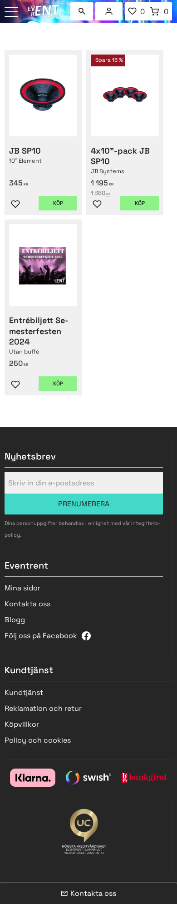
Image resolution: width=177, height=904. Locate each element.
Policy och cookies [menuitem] (38, 740)
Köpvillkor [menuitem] (22, 724)
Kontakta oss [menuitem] (27, 604)
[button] (12, 12)
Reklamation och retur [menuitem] (43, 708)
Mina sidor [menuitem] (108, 11)
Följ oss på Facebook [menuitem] (41, 635)
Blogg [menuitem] (15, 619)
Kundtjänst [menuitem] (24, 692)
